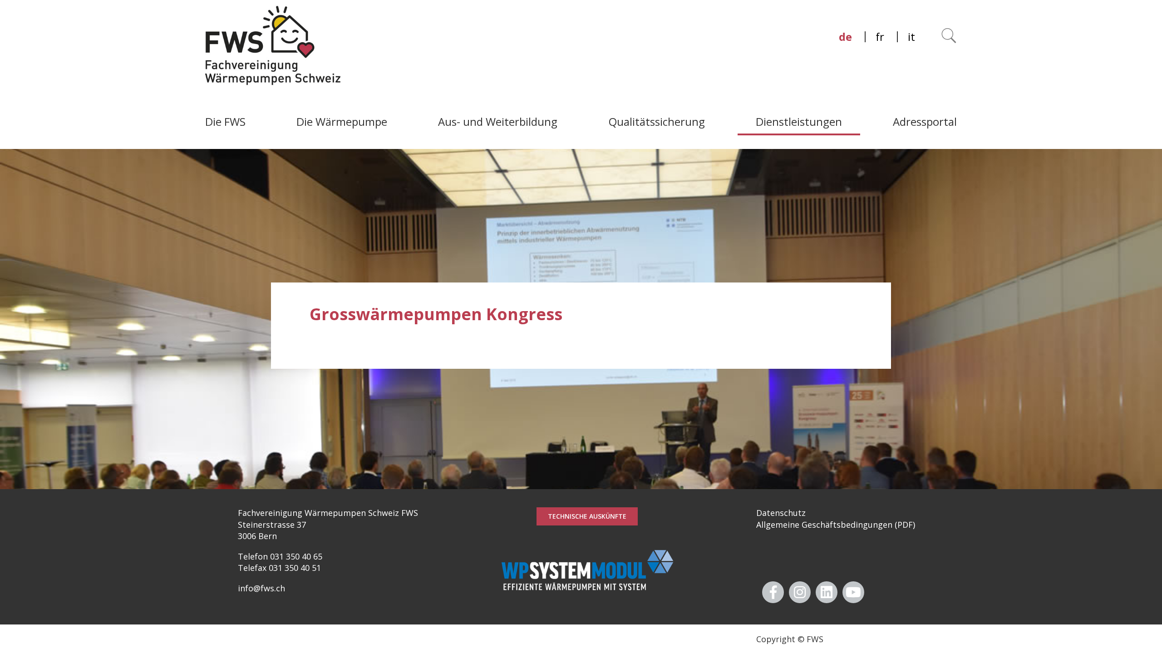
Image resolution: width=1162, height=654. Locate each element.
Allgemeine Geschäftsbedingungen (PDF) (835, 524)
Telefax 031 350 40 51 (279, 567)
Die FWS (225, 121)
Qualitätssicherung (657, 121)
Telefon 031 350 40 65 (280, 556)
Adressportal (925, 121)
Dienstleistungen (799, 121)
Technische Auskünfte (587, 516)
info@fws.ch (261, 588)
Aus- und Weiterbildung (497, 121)
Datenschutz (781, 512)
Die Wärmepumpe (341, 121)
